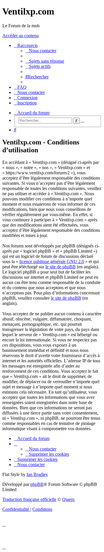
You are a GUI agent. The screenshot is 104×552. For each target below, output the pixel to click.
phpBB (37, 484)
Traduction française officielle (29, 499)
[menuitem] (40, 50)
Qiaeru (68, 499)
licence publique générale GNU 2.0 (51, 261)
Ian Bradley (37, 474)
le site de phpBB (60, 266)
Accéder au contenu (20, 35)
